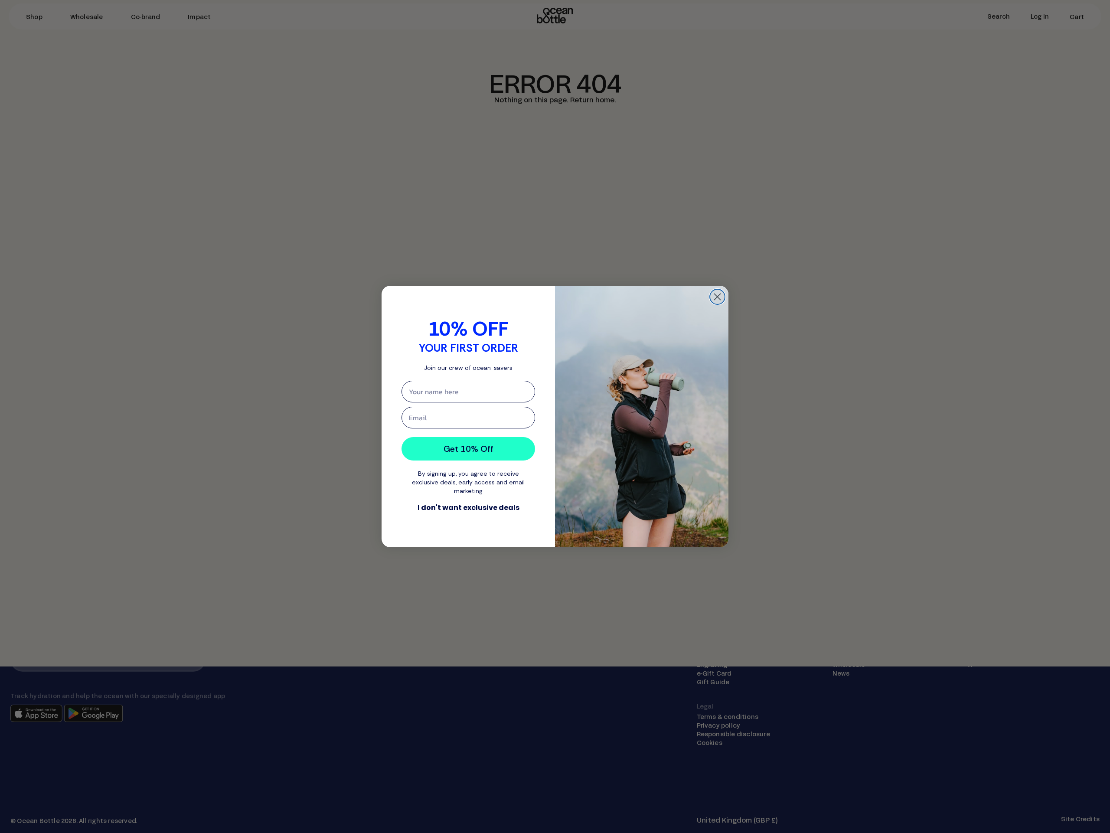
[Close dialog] (717, 296)
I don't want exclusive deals (468, 508)
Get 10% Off (468, 448)
